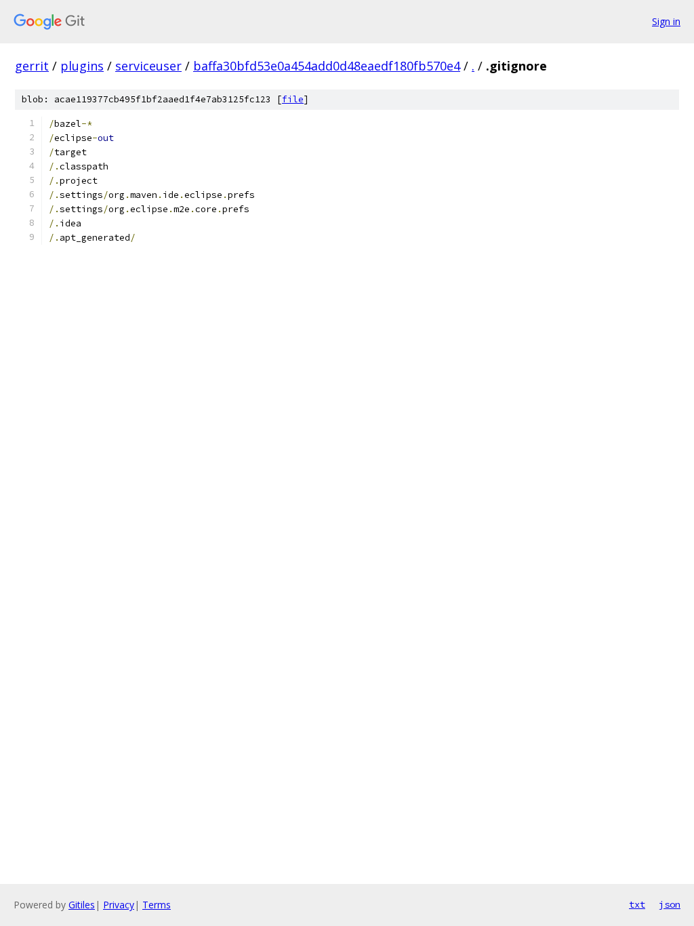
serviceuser (148, 66)
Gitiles (81, 904)
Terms (156, 904)
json (669, 904)
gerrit (32, 66)
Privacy (118, 904)
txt (637, 904)
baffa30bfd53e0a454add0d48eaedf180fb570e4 (326, 66)
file (293, 99)
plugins (82, 66)
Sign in (666, 21)
